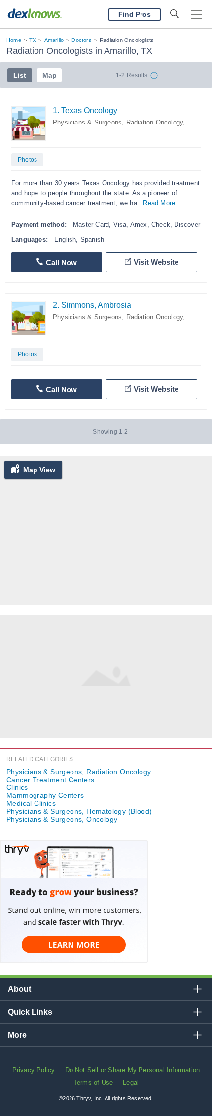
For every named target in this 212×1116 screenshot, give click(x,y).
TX (32, 40)
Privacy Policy (33, 1070)
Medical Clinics (31, 803)
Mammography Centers (45, 795)
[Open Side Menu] (196, 14)
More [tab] (17, 1035)
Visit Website (156, 262)
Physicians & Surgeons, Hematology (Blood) (79, 811)
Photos (27, 159)
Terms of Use (93, 1082)
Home (13, 40)
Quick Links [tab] (30, 1012)
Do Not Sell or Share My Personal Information (132, 1070)
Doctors (81, 40)
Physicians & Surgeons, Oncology (61, 819)
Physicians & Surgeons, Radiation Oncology (118, 122)
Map (49, 75)
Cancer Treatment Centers (50, 780)
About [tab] (19, 989)
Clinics (17, 787)
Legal (131, 1082)
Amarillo (54, 40)
